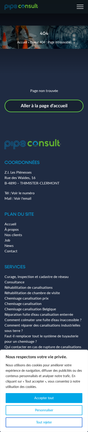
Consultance (14, 282)
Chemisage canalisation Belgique (30, 309)
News (9, 245)
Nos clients (13, 235)
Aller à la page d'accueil (44, 106)
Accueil (22, 42)
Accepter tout (44, 398)
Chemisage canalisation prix (27, 298)
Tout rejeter (44, 422)
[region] (44, 391)
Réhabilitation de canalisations (29, 287)
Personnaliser (44, 410)
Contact (11, 251)
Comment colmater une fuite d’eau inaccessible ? (43, 320)
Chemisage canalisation (23, 303)
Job (7, 240)
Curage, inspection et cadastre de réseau (37, 276)
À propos (12, 229)
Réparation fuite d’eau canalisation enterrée (39, 314)
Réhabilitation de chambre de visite (32, 293)
